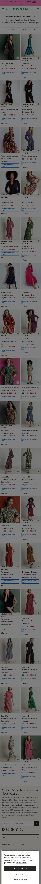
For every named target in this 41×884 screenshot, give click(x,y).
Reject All (20, 874)
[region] (20, 867)
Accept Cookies (20, 869)
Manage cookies (20, 880)
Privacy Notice (21, 863)
